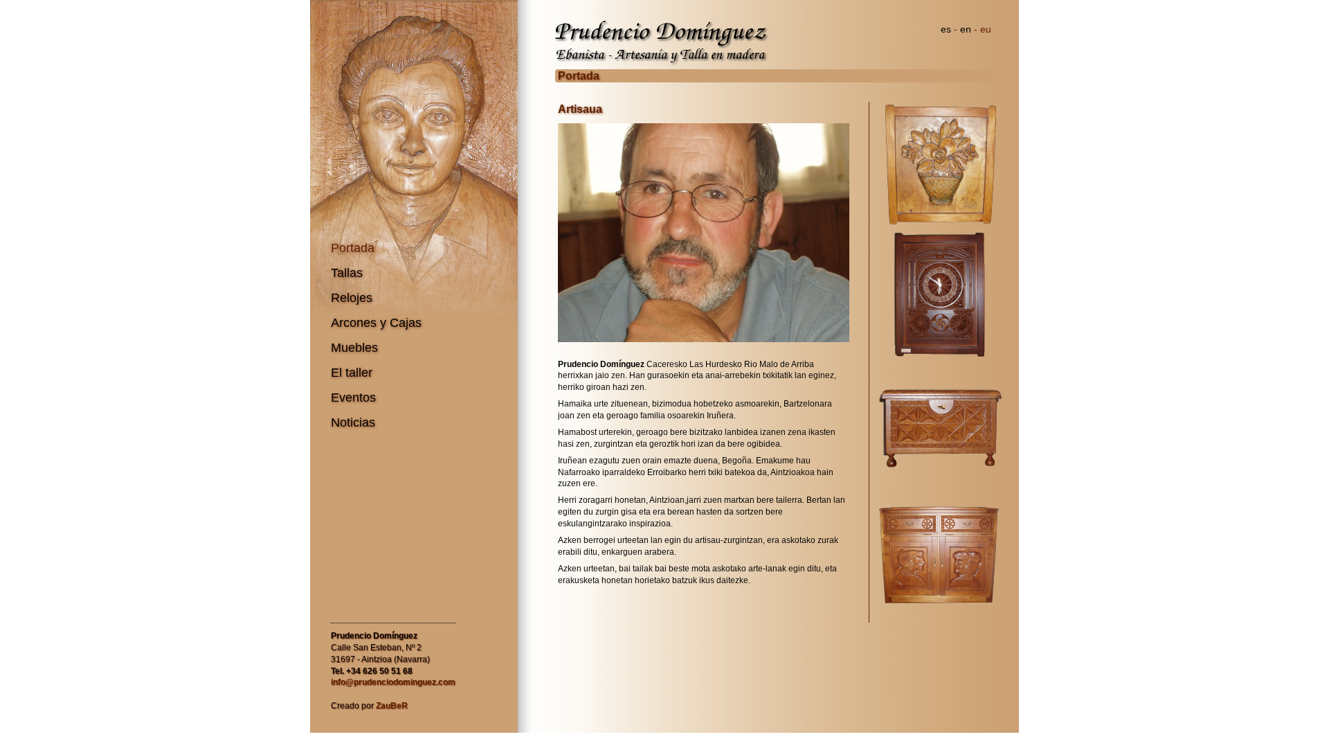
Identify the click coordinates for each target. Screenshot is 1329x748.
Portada (352, 248)
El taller (351, 373)
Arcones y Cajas (376, 323)
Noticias (353, 422)
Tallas (347, 273)
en (965, 29)
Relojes (351, 298)
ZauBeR (392, 706)
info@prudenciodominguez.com (393, 682)
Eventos (353, 397)
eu (985, 29)
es (946, 29)
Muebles (354, 348)
